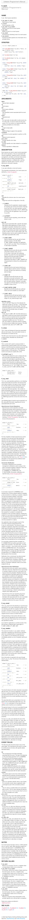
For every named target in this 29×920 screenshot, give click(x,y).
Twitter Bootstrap (21, 918)
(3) (22, 457)
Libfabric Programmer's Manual (14, 1)
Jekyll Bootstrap (10, 918)
